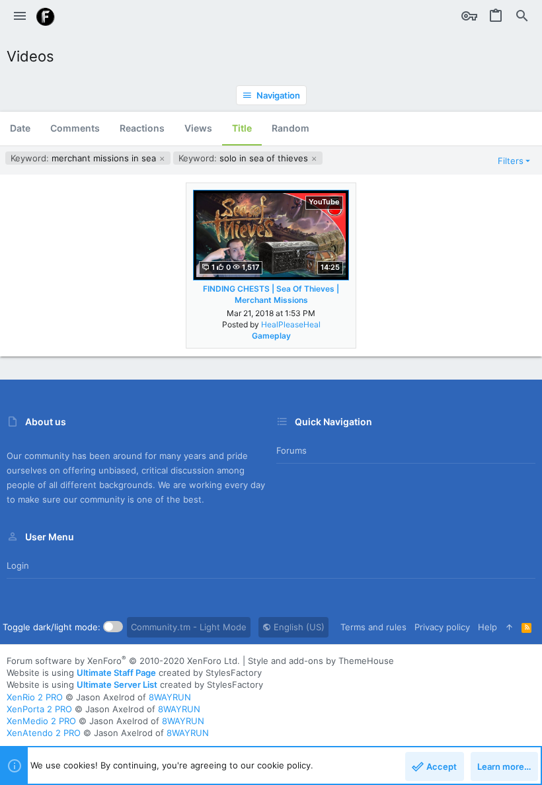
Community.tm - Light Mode (189, 627)
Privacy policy (442, 627)
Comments (75, 128)
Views (198, 128)
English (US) (298, 627)
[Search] (522, 16)
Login (18, 565)
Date (20, 128)
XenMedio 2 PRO (41, 721)
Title (242, 128)
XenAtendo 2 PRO (44, 732)
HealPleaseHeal (291, 324)
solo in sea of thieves (244, 158)
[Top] (509, 627)
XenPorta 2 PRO (39, 709)
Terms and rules (373, 627)
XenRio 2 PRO (35, 697)
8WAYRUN (170, 697)
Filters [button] (510, 160)
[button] (20, 16)
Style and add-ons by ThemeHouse (321, 660)
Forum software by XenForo (123, 660)
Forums (291, 450)
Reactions (142, 128)
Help (487, 627)
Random (290, 128)
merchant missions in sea (85, 158)
